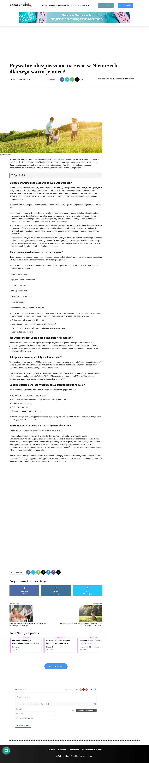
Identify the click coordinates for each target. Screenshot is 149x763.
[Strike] (26, 704)
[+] (47, 704)
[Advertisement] (74, 42)
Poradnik (109, 78)
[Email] (77, 79)
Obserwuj (56, 586)
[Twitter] (67, 79)
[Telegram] (48, 572)
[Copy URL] (58, 572)
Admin (12, 79)
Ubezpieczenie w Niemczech (124, 78)
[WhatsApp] (72, 79)
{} (44, 704)
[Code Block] (38, 704)
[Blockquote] (35, 704)
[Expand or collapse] (99, 175)
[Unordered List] (32, 704)
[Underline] (23, 704)
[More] (82, 79)
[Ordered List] (29, 704)
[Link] (41, 704)
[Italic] (20, 704)
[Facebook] (62, 79)
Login (94, 689)
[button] (138, 5)
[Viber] (53, 572)
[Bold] (17, 704)
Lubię (24, 586)
